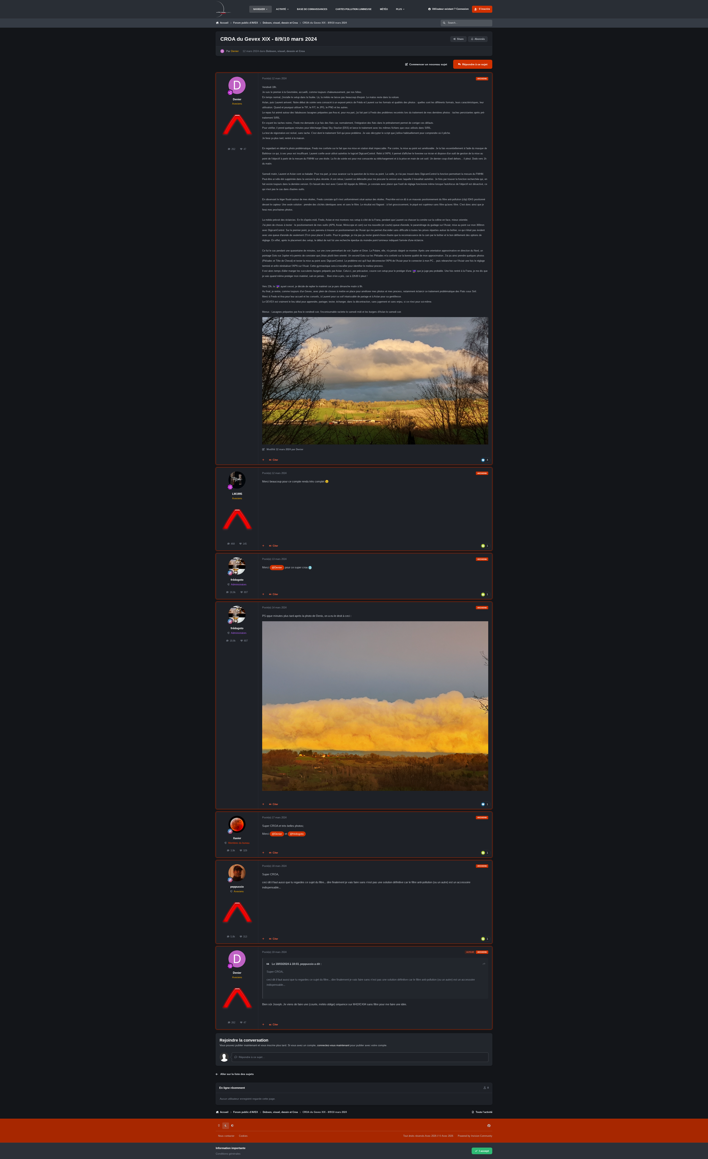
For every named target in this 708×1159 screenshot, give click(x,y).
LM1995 (237, 493)
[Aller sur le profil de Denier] (222, 51)
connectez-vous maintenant (333, 1045)
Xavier (237, 838)
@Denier (277, 567)
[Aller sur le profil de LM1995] (237, 480)
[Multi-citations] (263, 460)
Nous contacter (226, 1136)
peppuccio (237, 886)
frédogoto (237, 579)
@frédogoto (297, 833)
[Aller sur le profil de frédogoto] (237, 566)
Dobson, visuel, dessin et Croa (285, 51)
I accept (484, 1150)
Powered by (475, 1136)
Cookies (243, 1136)
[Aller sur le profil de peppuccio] (237, 873)
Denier (237, 99)
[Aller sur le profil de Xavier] (237, 824)
